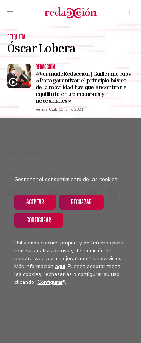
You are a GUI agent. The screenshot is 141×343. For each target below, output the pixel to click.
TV (131, 13)
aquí (60, 266)
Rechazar (81, 201)
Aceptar (35, 201)
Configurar (38, 219)
